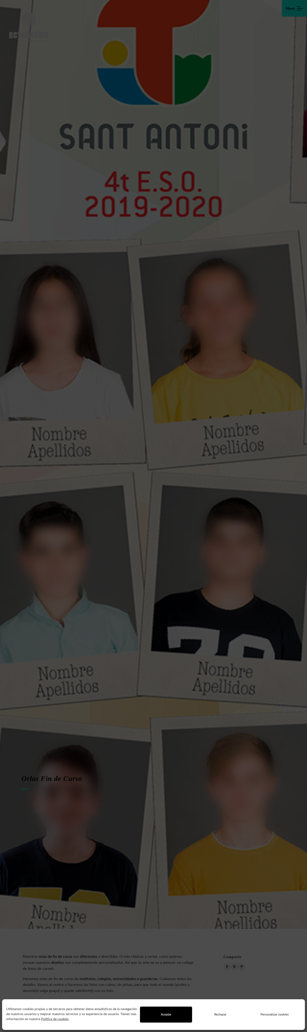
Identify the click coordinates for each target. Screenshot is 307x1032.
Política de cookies (55, 1019)
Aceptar (166, 1014)
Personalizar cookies (274, 1014)
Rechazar (220, 1014)
